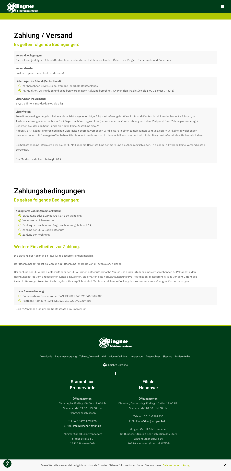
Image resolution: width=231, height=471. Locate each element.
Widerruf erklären (118, 356)
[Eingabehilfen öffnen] (7, 463)
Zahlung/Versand (89, 356)
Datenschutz (153, 356)
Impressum (137, 356)
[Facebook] (115, 373)
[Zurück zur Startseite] (22, 8)
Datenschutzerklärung (176, 465)
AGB (103, 356)
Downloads (46, 356)
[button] (222, 6)
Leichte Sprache (118, 365)
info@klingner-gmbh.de (87, 425)
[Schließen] (225, 465)
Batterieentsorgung (66, 356)
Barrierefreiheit (183, 356)
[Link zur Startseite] (115, 343)
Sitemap (167, 356)
